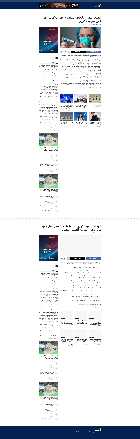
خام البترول (87, 304)
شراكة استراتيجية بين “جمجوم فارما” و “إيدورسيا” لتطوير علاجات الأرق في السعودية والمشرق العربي (95, 341)
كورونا (90, 87)
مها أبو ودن (93, 232)
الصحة (97, 87)
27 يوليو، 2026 (70, 325)
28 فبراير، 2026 (70, 126)
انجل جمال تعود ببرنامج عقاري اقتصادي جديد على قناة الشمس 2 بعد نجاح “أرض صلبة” (81, 123)
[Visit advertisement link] (59, 5)
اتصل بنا (91, 0)
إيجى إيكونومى (95, 24)
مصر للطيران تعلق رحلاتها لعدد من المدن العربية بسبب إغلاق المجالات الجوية (66, 123)
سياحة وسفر (70, 10)
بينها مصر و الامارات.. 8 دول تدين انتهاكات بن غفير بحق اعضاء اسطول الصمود (95, 105)
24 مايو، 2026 (99, 107)
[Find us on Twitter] (51, 431)
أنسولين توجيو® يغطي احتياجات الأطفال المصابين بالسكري (48, 169)
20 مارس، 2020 (87, 24)
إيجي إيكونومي (98, 10)
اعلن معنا (94, 0)
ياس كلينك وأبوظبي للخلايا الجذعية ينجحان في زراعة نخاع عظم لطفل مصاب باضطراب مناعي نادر (81, 322)
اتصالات (75, 10)
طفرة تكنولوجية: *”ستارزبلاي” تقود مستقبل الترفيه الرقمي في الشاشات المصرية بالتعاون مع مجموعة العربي (67, 322)
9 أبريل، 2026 (84, 126)
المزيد (63, 10)
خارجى (76, 101)
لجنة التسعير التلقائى (81, 304)
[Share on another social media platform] (69, 52)
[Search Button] (39, 10)
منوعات (97, 13)
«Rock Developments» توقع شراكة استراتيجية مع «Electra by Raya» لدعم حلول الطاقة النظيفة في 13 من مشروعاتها (48, 66)
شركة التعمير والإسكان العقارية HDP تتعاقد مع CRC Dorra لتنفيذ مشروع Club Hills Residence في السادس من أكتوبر (49, 83)
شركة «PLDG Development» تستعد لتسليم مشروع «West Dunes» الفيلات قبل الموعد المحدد (81, 341)
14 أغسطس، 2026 (83, 324)
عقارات (78, 10)
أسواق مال (89, 10)
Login (40, 0)
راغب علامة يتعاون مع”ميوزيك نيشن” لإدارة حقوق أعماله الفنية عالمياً (95, 123)
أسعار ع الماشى (83, 10)
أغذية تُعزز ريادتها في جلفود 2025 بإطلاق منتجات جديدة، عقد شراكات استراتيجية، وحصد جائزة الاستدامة (50, 149)
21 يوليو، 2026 (84, 344)
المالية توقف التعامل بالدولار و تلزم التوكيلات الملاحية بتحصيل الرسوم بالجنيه (47, 160)
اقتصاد (94, 10)
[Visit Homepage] (97, 5)
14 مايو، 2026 (99, 126)
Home (100, 13)
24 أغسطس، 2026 (98, 327)
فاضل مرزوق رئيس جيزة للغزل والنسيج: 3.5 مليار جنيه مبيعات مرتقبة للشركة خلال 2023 (47, 165)
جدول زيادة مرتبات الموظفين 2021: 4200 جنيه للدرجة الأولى (46, 155)
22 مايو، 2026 (70, 110)
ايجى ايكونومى (92, 304)
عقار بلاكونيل (93, 87)
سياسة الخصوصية (98, 0)
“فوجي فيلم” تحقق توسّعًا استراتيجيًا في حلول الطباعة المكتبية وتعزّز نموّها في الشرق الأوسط (81, 105)
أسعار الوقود (96, 304)
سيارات (66, 10)
